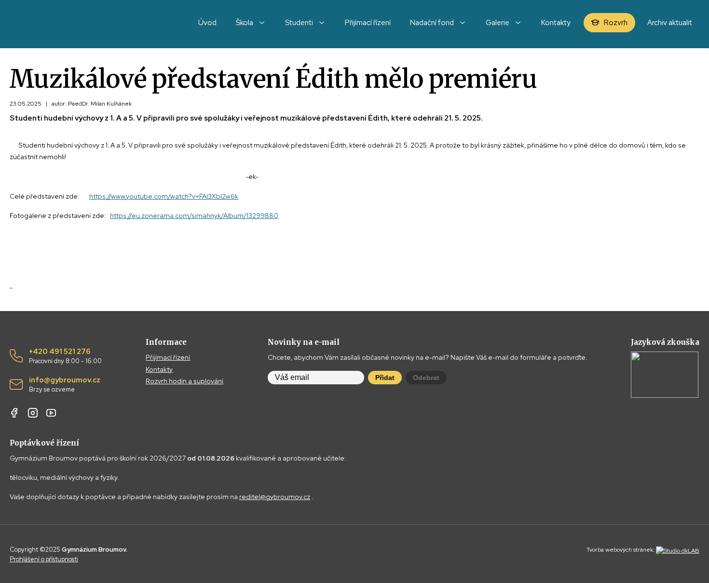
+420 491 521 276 (65, 356)
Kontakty (159, 369)
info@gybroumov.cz (64, 385)
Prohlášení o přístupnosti (44, 559)
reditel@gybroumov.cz (274, 496)
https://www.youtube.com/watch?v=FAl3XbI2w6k (163, 196)
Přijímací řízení (168, 357)
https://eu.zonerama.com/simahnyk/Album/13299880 (194, 215)
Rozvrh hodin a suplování (184, 381)
